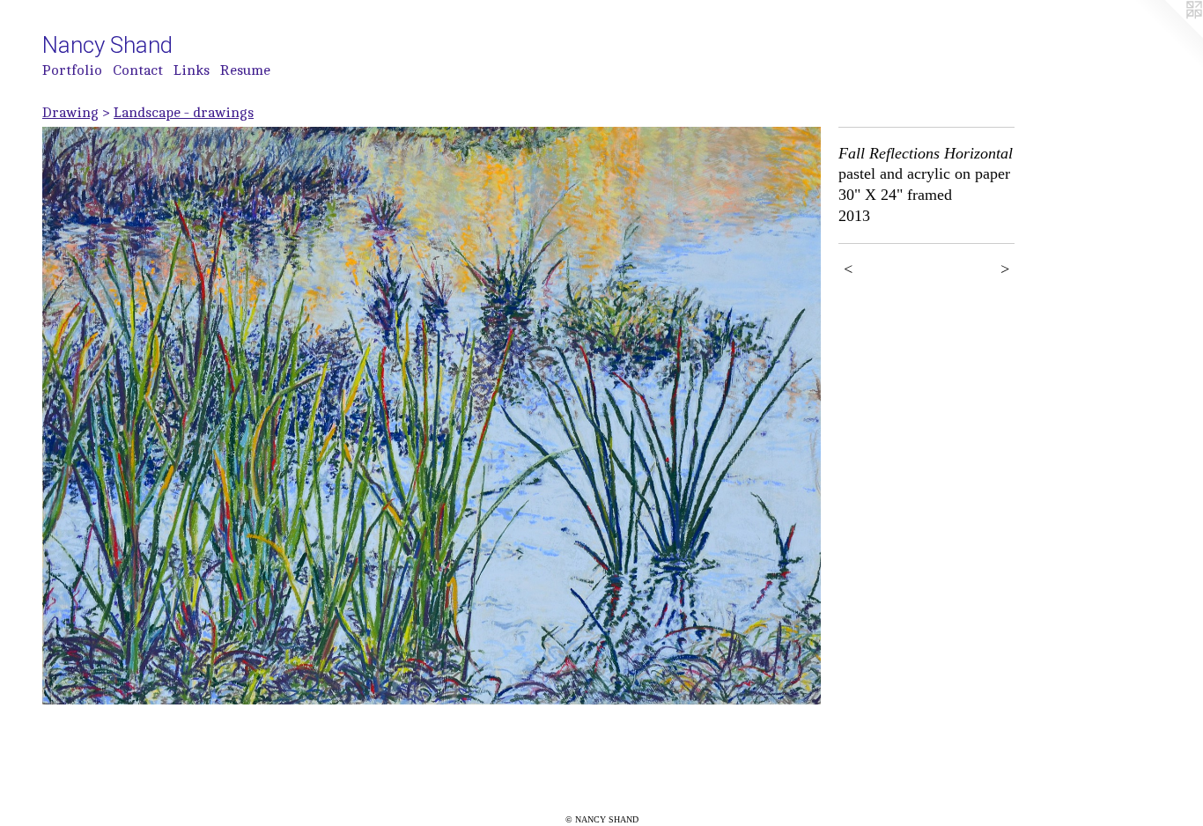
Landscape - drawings (184, 113)
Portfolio (72, 70)
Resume (245, 70)
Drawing (70, 113)
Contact (138, 70)
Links (191, 70)
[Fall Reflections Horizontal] (431, 416)
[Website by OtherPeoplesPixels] (1168, 35)
